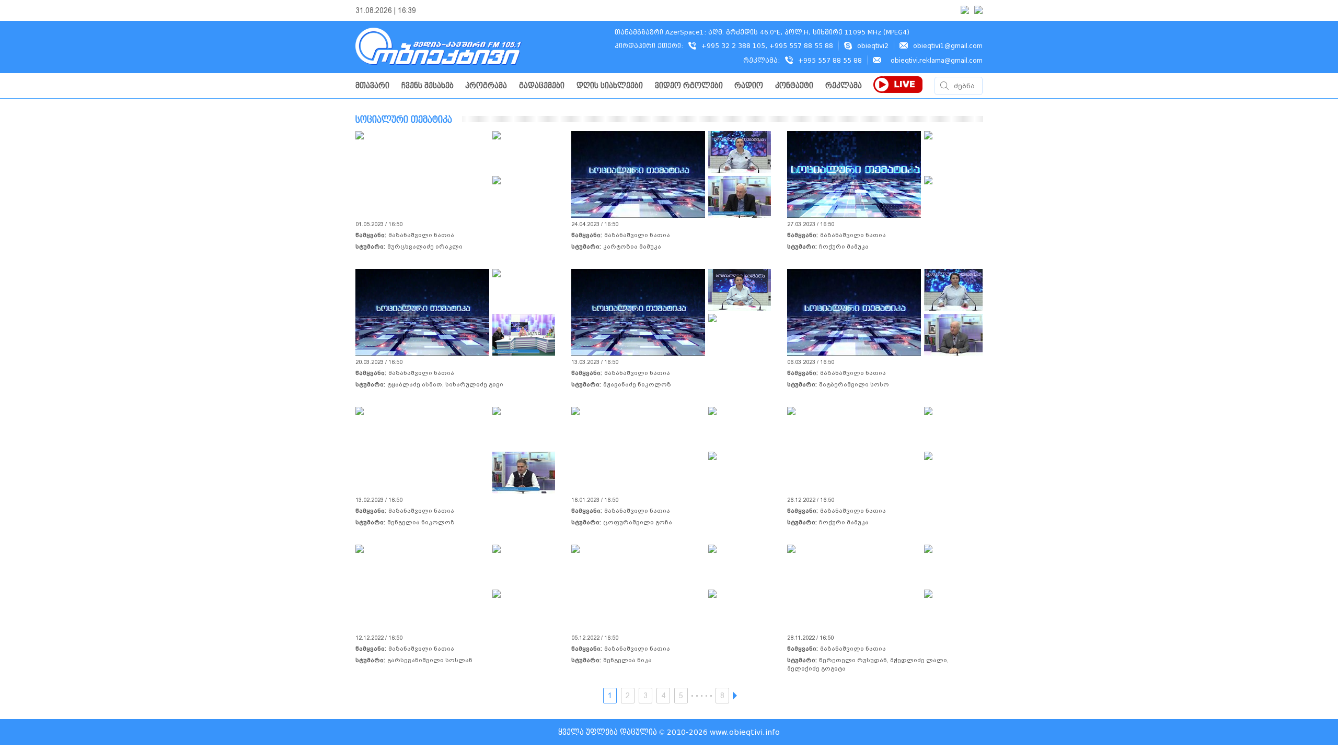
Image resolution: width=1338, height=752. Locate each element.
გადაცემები (541, 85)
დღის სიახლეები (609, 85)
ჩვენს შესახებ (427, 85)
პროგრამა (486, 85)
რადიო (748, 85)
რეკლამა (843, 85)
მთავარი (372, 85)
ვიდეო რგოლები (689, 85)
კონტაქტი (794, 85)
